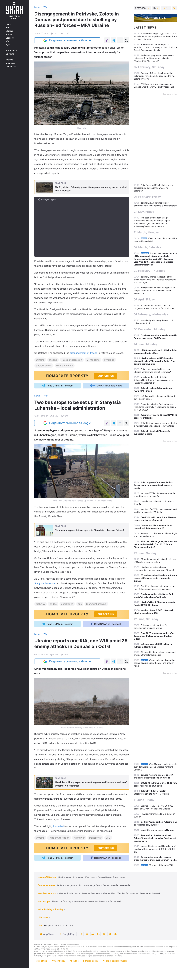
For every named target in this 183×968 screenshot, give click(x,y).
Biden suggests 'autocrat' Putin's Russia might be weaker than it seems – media (153, 485)
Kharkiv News (64, 877)
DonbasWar (95, 837)
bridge (53, 603)
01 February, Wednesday (151, 314)
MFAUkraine (93, 359)
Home (8, 24)
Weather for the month (69, 893)
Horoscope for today (61, 901)
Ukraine (9, 31)
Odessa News (104, 877)
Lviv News (78, 877)
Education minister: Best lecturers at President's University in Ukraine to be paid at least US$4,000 (155, 407)
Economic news (46, 885)
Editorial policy (90, 961)
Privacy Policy (58, 961)
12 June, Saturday (146, 619)
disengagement (64, 365)
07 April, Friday (144, 299)
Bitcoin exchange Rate (89, 885)
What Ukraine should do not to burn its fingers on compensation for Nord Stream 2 (155, 767)
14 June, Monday (145, 344)
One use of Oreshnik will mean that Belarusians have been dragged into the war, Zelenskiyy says (155, 76)
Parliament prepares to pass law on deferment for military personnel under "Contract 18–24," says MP (154, 58)
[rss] (115, 934)
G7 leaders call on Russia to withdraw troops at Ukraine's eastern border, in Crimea (155, 578)
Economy (10, 38)
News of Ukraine (47, 877)
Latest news (145, 27)
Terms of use (40, 961)
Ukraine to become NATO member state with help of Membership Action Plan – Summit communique (155, 361)
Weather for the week (150, 893)
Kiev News (90, 877)
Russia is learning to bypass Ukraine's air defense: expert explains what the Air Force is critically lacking (155, 36)
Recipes (47, 925)
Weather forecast (47, 893)
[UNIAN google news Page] (98, 934)
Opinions (10, 54)
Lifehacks (43, 917)
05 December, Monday (149, 329)
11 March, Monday (146, 232)
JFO (108, 837)
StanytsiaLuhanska (96, 603)
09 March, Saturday (147, 247)
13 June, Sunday (145, 553)
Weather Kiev (109, 893)
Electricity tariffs (110, 885)
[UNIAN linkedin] (92, 934)
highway (40, 603)
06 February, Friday (147, 197)
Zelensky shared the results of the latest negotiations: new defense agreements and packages (155, 280)
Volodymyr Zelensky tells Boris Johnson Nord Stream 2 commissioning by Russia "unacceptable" (153, 380)
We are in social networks (115, 961)
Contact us (11, 66)
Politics (9, 34)
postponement (44, 365)
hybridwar (79, 837)
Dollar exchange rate (67, 885)
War (7, 27)
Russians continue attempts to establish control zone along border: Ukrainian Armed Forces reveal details (155, 47)
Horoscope (44, 901)
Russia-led (58, 826)
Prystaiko (109, 359)
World (8, 41)
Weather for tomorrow (128, 893)
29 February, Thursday (149, 270)
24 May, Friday (144, 211)
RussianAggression (72, 359)
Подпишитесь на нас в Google (70, 40)
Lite (40, 925)
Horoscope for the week (110, 901)
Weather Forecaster (91, 893)
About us (74, 961)
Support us (155, 17)
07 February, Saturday (149, 67)
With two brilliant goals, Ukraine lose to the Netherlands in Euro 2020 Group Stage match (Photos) (155, 544)
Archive (9, 59)
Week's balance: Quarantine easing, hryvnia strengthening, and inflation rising (154, 663)
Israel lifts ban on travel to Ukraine (157, 830)
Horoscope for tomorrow (85, 901)
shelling (53, 359)
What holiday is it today (50, 909)
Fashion (69, 925)
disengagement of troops (83, 352)
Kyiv (8, 45)
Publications (11, 50)
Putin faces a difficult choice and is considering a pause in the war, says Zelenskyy (153, 188)
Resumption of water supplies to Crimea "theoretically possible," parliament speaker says (155, 838)
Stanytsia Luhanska (44, 583)
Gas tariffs (125, 885)
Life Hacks (59, 925)
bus (80, 603)
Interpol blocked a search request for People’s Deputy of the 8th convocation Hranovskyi (154, 290)
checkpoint (67, 603)
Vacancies (10, 63)
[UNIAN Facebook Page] (81, 934)
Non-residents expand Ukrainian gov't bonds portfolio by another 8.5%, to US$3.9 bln (155, 849)
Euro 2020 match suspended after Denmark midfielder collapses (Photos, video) (154, 636)
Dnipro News (119, 877)
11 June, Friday (144, 800)
